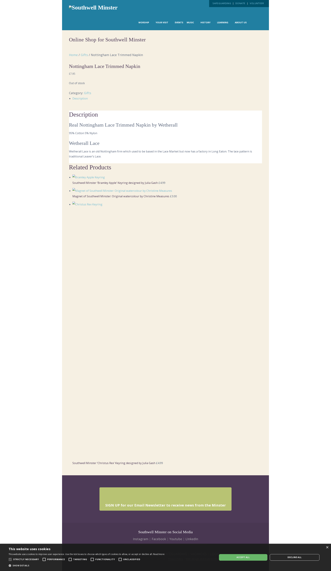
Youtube (175, 539)
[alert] (165, 557)
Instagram (140, 539)
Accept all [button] (243, 557)
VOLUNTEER (257, 3)
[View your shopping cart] (256, 22)
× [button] (327, 547)
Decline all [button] (295, 557)
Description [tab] (80, 98)
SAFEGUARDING (222, 3)
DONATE (240, 3)
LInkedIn (191, 539)
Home (73, 55)
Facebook (159, 539)
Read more (159, 554)
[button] (86, 565)
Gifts (84, 55)
